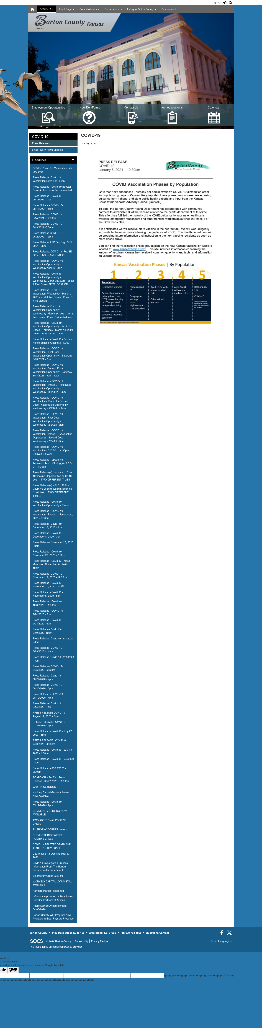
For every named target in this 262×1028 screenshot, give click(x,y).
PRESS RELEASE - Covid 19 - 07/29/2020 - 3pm (50, 723)
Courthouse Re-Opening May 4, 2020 (51, 855)
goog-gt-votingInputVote (79, 979)
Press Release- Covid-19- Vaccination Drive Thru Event (49, 179)
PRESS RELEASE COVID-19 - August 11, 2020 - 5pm (50, 714)
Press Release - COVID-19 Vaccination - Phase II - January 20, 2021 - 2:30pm (53, 514)
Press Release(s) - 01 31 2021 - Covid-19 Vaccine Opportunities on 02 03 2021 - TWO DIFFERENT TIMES (52, 490)
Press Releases (41, 143)
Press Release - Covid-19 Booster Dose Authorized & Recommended (52, 188)
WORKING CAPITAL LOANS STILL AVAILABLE (52, 883)
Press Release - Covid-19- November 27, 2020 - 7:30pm (49, 553)
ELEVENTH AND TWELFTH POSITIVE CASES (48, 836)
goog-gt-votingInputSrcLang (181, 975)
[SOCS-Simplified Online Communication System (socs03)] (36, 941)
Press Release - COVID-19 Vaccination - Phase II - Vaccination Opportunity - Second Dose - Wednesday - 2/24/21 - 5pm (52, 435)
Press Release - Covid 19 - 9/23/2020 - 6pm (48, 621)
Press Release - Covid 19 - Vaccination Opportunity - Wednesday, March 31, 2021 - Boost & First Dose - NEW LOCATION (53, 279)
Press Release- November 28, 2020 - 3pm (53, 543)
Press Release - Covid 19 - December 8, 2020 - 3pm (48, 534)
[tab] (53, 160)
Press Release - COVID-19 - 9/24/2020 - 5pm (49, 612)
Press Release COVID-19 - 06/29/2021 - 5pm (48, 234)
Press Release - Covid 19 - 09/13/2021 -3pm (48, 197)
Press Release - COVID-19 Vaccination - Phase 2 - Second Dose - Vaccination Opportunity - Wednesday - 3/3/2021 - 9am (51, 403)
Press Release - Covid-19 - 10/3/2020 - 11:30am (48, 603)
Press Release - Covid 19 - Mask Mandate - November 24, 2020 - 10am (51, 564)
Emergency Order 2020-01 (48, 875)
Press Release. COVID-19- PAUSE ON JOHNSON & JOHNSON (52, 253)
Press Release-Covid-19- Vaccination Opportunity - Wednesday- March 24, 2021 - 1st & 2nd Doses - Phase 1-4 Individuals (53, 311)
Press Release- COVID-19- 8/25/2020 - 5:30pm (48, 667)
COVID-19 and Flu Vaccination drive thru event (53, 169)
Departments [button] (112, 9)
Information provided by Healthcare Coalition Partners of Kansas (53, 898)
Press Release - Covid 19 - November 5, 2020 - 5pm (48, 593)
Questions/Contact (157, 932)
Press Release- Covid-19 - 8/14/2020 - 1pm (48, 705)
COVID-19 (40, 136)
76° (216, 2)
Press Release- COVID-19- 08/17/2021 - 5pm (48, 206)
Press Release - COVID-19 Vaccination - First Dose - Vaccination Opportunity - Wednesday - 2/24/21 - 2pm (48, 419)
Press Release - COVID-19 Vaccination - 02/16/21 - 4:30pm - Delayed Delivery (51, 450)
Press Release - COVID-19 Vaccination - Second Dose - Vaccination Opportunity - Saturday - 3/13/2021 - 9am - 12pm (53, 370)
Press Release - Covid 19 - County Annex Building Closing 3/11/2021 (52, 340)
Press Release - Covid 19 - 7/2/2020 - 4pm (53, 760)
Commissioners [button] (88, 9)
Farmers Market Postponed (48, 890)
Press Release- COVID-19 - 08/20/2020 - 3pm (48, 686)
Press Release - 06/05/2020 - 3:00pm (49, 769)
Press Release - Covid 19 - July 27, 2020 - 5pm (53, 732)
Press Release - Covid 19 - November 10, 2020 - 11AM (48, 584)
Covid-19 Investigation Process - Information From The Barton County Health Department (51, 866)
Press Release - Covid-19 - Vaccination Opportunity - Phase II (52, 503)
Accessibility (81, 941)
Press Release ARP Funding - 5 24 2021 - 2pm (52, 243)
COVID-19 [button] (46, 9)
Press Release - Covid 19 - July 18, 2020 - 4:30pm (53, 751)
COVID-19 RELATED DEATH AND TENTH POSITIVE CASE (52, 846)
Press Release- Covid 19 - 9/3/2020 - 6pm (53, 640)
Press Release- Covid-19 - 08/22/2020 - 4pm (48, 677)
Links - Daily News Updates (47, 149)
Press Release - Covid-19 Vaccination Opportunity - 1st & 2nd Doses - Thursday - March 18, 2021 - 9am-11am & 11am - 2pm (53, 328)
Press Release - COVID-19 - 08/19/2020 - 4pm (49, 695)
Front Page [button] (65, 9)
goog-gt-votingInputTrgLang (217, 975)
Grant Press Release (44, 786)
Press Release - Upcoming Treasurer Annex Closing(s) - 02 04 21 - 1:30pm (53, 463)
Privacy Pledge (99, 941)
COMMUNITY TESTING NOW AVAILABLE (50, 812)
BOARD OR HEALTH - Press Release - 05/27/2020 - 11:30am (51, 779)
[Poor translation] (13, 970)
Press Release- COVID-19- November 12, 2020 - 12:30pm (50, 575)
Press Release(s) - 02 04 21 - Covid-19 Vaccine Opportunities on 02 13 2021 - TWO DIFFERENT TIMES (53, 476)
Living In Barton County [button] (140, 9)
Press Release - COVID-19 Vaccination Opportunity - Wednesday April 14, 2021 (48, 264)
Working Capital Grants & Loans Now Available (51, 794)
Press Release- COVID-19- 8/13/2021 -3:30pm (48, 225)
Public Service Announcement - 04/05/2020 (50, 907)
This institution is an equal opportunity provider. (56, 946)
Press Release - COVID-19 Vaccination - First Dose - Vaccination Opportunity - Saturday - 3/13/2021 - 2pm (53, 354)
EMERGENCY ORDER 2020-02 (50, 829)
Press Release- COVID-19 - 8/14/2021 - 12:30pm (48, 216)
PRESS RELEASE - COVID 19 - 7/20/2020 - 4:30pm (50, 742)
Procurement (168, 9)
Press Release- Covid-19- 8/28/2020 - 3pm (53, 658)
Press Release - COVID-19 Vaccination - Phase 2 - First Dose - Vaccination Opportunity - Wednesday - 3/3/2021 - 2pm (53, 386)
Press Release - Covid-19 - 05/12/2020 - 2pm (48, 803)
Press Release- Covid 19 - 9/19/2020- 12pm (47, 630)
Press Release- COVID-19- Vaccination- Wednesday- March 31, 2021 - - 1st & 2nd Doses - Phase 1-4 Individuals (53, 295)
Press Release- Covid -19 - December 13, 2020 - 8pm (48, 525)
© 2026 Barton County (58, 941)
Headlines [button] (43, 160)
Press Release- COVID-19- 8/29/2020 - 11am (48, 649)
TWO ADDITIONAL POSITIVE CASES (49, 821)
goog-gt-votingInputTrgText (47, 979)
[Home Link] (32, 9)
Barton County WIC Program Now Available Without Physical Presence (53, 916)
